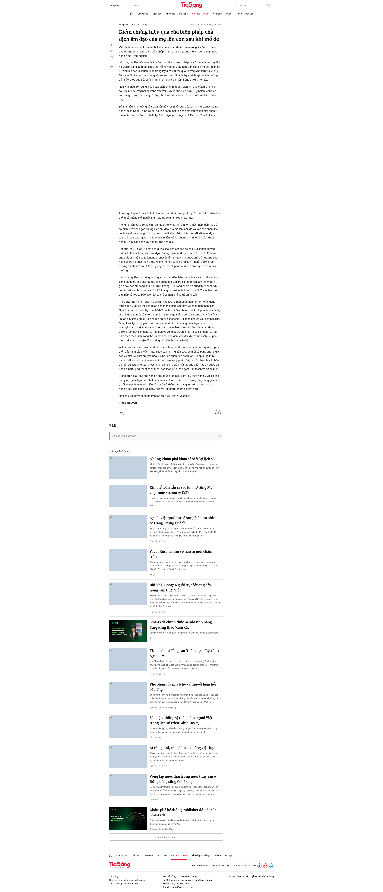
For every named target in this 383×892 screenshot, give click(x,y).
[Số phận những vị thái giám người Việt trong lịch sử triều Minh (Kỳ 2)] (128, 726)
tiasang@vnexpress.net (181, 887)
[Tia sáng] (191, 5)
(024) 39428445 (181, 883)
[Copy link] (111, 51)
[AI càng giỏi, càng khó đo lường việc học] (128, 756)
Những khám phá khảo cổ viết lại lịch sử (182, 459)
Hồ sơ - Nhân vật (244, 13)
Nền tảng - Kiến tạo (222, 13)
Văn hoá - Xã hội (200, 13)
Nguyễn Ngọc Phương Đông (163, 707)
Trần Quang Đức (157, 541)
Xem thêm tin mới (166, 837)
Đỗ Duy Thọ (155, 737)
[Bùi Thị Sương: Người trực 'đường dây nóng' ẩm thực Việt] (128, 594)
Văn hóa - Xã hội (139, 24)
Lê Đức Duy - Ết (157, 674)
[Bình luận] (111, 57)
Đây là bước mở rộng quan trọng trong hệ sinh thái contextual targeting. (184, 632)
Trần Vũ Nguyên (157, 612)
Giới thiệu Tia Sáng (220, 865)
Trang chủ (124, 24)
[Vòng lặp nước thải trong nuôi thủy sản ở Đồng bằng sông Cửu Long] (128, 785)
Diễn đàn (157, 13)
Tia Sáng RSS (239, 865)
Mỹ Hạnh (154, 799)
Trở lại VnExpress (199, 865)
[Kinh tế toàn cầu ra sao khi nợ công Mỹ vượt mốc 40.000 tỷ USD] (128, 496)
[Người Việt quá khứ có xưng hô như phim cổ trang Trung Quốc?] (128, 526)
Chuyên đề (142, 13)
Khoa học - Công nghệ (177, 13)
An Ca (152, 575)
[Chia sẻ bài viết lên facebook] (111, 44)
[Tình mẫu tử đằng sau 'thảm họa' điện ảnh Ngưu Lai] (128, 659)
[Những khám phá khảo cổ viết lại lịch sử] (128, 467)
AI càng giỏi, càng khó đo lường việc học (182, 748)
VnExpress (114, 5)
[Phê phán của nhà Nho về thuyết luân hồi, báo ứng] (128, 693)
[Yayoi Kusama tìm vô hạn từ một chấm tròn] (128, 560)
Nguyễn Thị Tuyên (158, 766)
